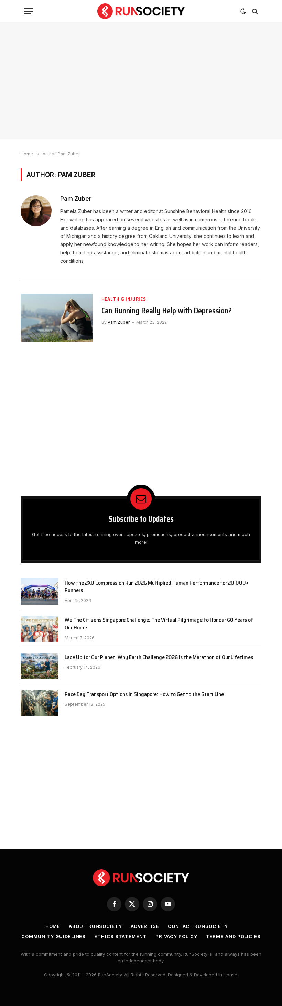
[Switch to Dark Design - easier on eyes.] (243, 11)
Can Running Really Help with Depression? (166, 311)
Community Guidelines (53, 936)
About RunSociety (95, 926)
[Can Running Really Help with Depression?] (57, 318)
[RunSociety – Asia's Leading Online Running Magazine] (141, 11)
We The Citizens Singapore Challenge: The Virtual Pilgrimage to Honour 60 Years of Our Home (159, 624)
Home (53, 926)
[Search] (254, 11)
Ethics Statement (120, 936)
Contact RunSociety (198, 926)
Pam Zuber (75, 198)
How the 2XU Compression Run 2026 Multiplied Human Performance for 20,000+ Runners (157, 587)
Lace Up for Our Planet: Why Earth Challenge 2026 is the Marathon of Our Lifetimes (159, 657)
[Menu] (28, 11)
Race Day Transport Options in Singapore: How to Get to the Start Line (144, 695)
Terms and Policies (233, 936)
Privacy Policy (176, 936)
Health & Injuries (123, 299)
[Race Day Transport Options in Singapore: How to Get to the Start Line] (39, 703)
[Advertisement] (141, 81)
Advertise (145, 926)
